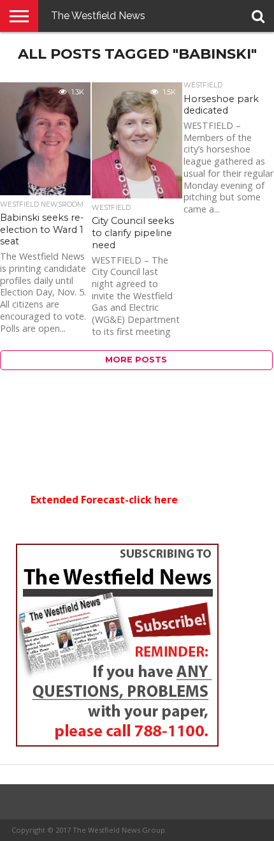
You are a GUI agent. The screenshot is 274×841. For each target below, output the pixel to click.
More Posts (136, 359)
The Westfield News (98, 16)
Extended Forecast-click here (104, 500)
